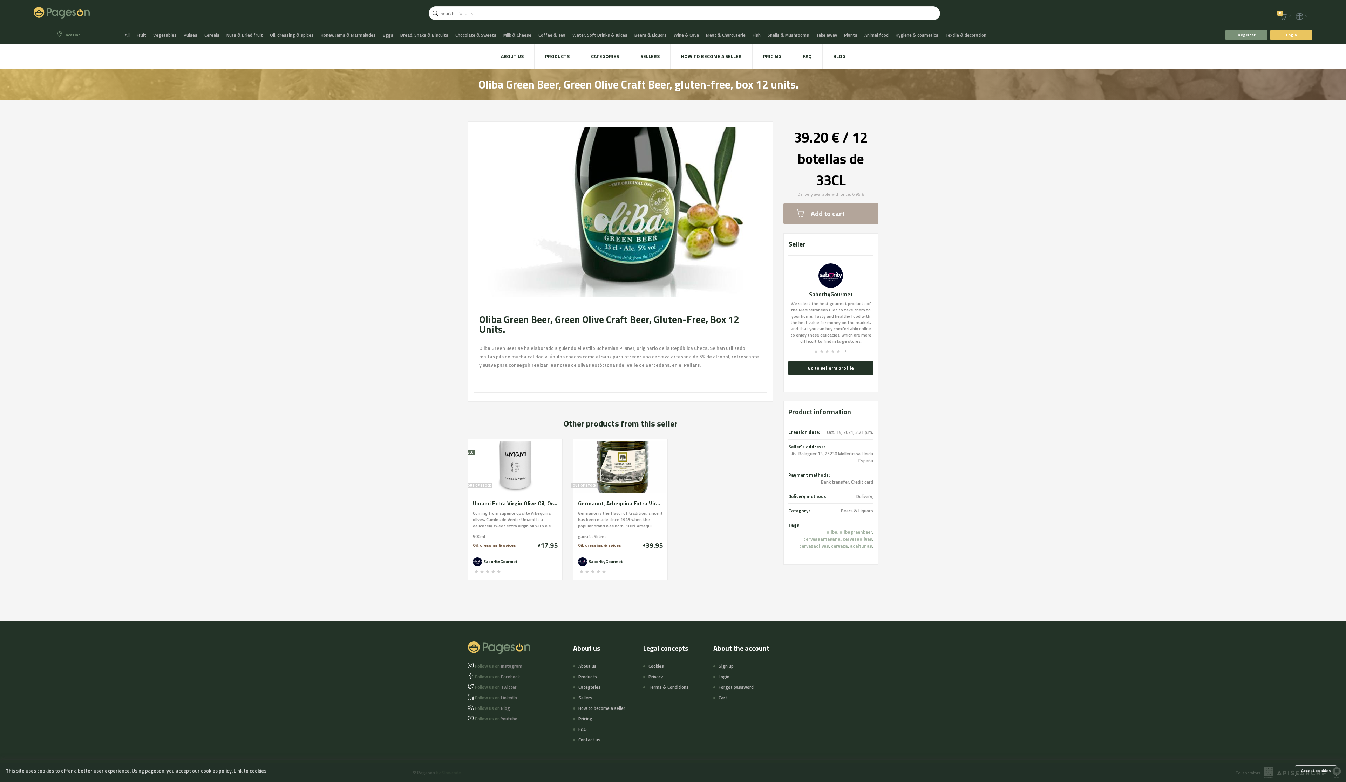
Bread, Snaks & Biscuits (424, 35)
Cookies (656, 666)
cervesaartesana (822, 538)
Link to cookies (250, 770)
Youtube (496, 718)
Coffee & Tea (551, 35)
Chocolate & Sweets (475, 35)
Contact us (589, 739)
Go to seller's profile (831, 368)
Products (557, 56)
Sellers (650, 56)
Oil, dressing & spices (292, 35)
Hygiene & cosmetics (917, 35)
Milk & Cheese (517, 35)
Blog (839, 56)
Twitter (496, 687)
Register (1247, 35)
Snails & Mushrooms (788, 35)
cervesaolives (857, 538)
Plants (850, 35)
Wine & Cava (686, 35)
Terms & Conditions (668, 687)
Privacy (655, 676)
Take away (826, 35)
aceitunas (861, 545)
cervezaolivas (814, 545)
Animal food (876, 35)
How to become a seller (711, 56)
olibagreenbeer (855, 531)
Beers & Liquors (650, 35)
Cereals (211, 35)
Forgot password (736, 687)
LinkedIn (496, 697)
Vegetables (165, 35)
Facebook (497, 676)
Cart (723, 697)
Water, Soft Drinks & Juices (599, 35)
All (127, 35)
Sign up (726, 666)
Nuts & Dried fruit (244, 35)
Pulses (190, 35)
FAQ (807, 56)
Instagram (498, 666)
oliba (832, 531)
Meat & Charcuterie (726, 35)
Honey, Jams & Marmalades (348, 35)
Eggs (388, 35)
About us (512, 56)
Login (1291, 35)
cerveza (839, 545)
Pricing (772, 56)
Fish (757, 35)
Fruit (141, 35)
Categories (605, 56)
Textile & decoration (965, 35)
